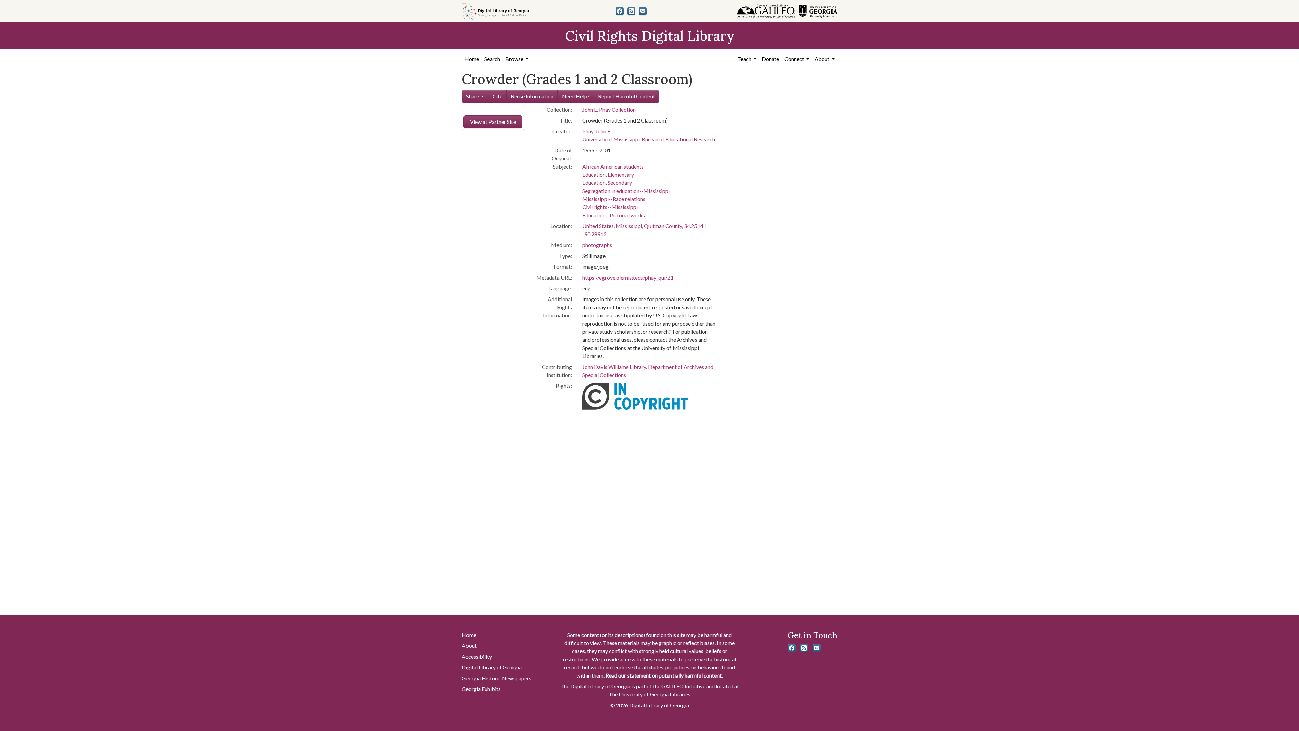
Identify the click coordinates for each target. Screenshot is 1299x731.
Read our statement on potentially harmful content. (664, 675)
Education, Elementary (608, 174)
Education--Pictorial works (613, 215)
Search (492, 59)
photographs (597, 245)
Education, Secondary (607, 182)
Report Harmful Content (626, 96)
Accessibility (477, 656)
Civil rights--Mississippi (610, 207)
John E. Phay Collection (609, 109)
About (469, 645)
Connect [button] (794, 59)
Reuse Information (532, 96)
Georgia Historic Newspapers (496, 678)
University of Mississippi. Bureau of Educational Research (648, 139)
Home (471, 59)
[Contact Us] (643, 11)
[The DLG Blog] (631, 11)
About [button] (822, 59)
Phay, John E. (596, 131)
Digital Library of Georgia (492, 667)
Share (472, 96)
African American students (613, 166)
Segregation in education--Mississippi (626, 190)
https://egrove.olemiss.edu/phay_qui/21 (628, 277)
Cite (497, 96)
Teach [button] (744, 59)
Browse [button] (514, 59)
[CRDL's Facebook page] (620, 11)
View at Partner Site (493, 121)
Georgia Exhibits (481, 689)
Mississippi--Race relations (613, 199)
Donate (770, 59)
